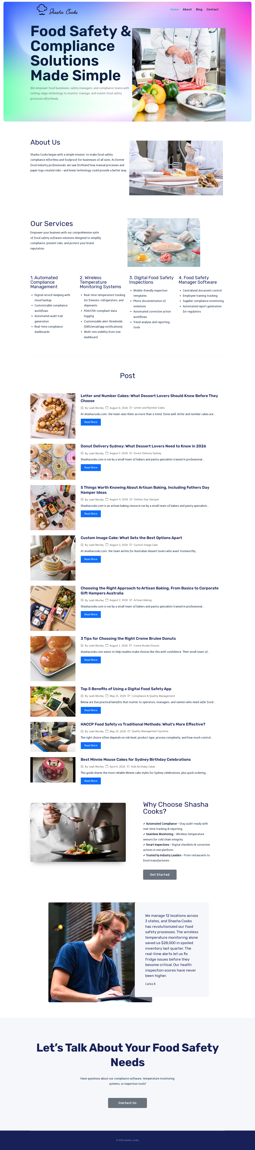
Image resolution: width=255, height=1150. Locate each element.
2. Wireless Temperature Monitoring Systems (100, 282)
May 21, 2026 (118, 696)
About (187, 9)
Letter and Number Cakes (149, 407)
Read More (90, 422)
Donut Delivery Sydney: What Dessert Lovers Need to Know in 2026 (143, 446)
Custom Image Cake (146, 545)
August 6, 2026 (119, 408)
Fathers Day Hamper (146, 499)
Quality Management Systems (150, 731)
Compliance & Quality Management (153, 696)
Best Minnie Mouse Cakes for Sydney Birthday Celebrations (136, 759)
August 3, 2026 (119, 545)
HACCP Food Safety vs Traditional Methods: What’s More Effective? (143, 724)
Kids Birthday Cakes (143, 766)
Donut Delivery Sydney (147, 453)
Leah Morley (96, 408)
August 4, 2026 (119, 499)
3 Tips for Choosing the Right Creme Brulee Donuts (128, 638)
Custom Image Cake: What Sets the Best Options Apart (131, 537)
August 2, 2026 (119, 600)
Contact (213, 9)
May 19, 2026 (118, 731)
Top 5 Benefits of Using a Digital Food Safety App (126, 688)
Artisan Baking (143, 600)
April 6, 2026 (117, 766)
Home (175, 9)
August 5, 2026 (119, 453)
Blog (199, 9)
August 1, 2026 (119, 645)
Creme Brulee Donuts (146, 645)
